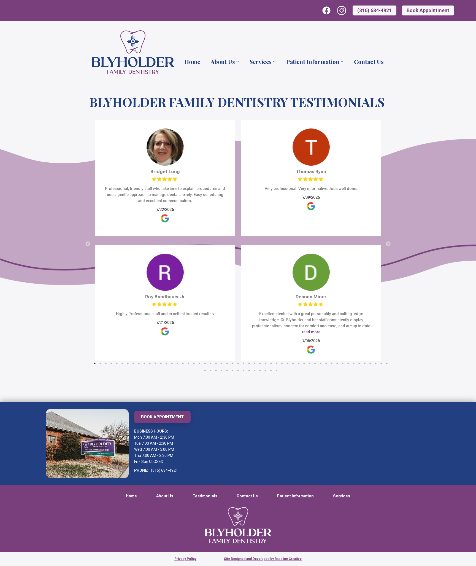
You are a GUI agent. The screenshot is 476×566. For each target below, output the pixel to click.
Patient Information (312, 61)
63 (249, 370)
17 (183, 363)
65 (260, 370)
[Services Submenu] (274, 61)
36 (287, 363)
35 (282, 363)
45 (337, 363)
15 (172, 363)
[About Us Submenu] (237, 61)
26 (232, 363)
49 (359, 363)
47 (348, 363)
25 (227, 363)
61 (238, 370)
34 (276, 363)
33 (271, 363)
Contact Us (369, 61)
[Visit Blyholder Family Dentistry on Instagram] (341, 10)
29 (249, 363)
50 (364, 363)
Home (192, 61)
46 (342, 363)
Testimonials (205, 496)
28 (243, 363)
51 (370, 363)
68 (276, 370)
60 (232, 370)
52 (375, 363)
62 (243, 370)
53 (381, 363)
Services (261, 61)
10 (144, 363)
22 (210, 363)
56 (210, 370)
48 (353, 363)
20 (199, 363)
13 (161, 363)
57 (216, 370)
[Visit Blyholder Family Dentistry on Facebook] (326, 10)
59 (227, 370)
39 (304, 363)
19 (194, 363)
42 (320, 363)
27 (238, 363)
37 (293, 363)
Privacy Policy (185, 559)
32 (265, 363)
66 (265, 370)
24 (221, 363)
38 (298, 363)
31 (260, 363)
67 (271, 370)
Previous (88, 244)
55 (205, 370)
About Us (223, 61)
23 (216, 363)
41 (315, 363)
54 (387, 363)
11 (150, 363)
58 (221, 370)
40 (309, 363)
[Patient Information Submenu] (341, 61)
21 (205, 363)
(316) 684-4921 (164, 470)
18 (188, 363)
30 (254, 363)
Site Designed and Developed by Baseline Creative (263, 559)
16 (177, 363)
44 (331, 363)
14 (166, 363)
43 (326, 363)
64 (254, 370)
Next (388, 244)
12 (155, 363)
